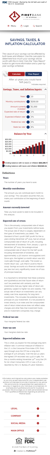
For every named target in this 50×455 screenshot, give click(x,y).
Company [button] (16, 416)
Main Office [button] (17, 430)
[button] (24, 26)
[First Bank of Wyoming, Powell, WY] (25, 16)
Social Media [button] (18, 423)
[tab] (25, 408)
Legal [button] (14, 408)
